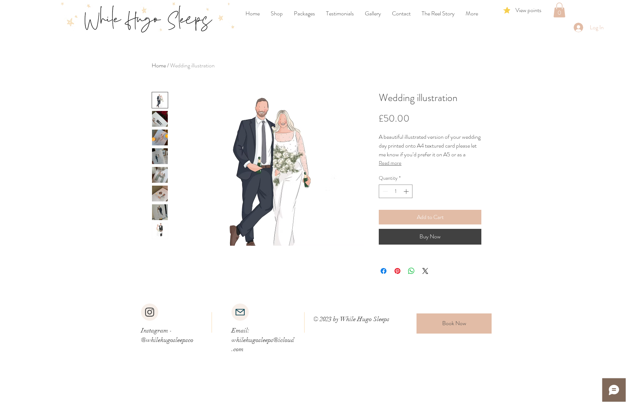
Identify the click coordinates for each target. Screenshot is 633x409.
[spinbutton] (395, 191)
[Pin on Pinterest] (397, 271)
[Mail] (240, 312)
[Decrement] (384, 191)
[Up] (149, 312)
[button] (559, 10)
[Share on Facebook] (383, 271)
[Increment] (406, 191)
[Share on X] (425, 271)
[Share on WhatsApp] (411, 271)
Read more (390, 163)
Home (159, 65)
